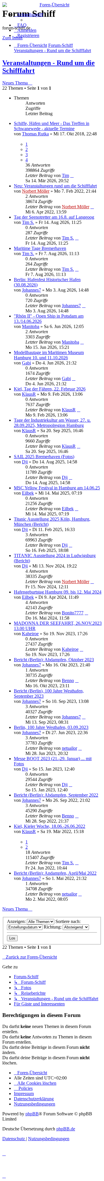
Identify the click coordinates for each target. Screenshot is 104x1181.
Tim (65, 175)
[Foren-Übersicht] (52, 5)
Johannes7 (31, 290)
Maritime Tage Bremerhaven (40, 248)
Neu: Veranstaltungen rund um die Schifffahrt (55, 185)
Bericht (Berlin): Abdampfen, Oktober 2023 (54, 659)
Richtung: (53, 926)
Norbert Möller (35, 191)
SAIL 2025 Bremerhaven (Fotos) (44, 456)
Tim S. (28, 222)
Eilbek (28, 493)
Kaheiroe (30, 633)
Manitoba (30, 326)
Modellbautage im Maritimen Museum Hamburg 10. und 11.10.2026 (49, 355)
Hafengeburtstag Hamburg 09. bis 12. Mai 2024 (57, 591)
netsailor (69, 748)
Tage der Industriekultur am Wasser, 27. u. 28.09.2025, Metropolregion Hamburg (52, 423)
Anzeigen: (17, 921)
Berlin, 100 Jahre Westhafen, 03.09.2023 (51, 727)
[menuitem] (20, 25)
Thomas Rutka (35, 133)
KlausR (29, 394)
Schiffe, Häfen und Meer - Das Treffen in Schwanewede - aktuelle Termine (51, 126)
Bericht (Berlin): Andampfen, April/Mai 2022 (55, 873)
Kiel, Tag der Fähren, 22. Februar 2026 (50, 388)
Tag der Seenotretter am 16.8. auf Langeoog (54, 217)
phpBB (32, 1113)
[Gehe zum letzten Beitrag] (72, 175)
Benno (68, 680)
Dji (25, 461)
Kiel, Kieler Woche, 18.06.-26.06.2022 (49, 826)
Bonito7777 (72, 612)
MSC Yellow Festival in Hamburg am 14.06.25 (57, 487)
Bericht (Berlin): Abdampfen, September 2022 (56, 795)
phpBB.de (65, 1128)
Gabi (26, 362)
